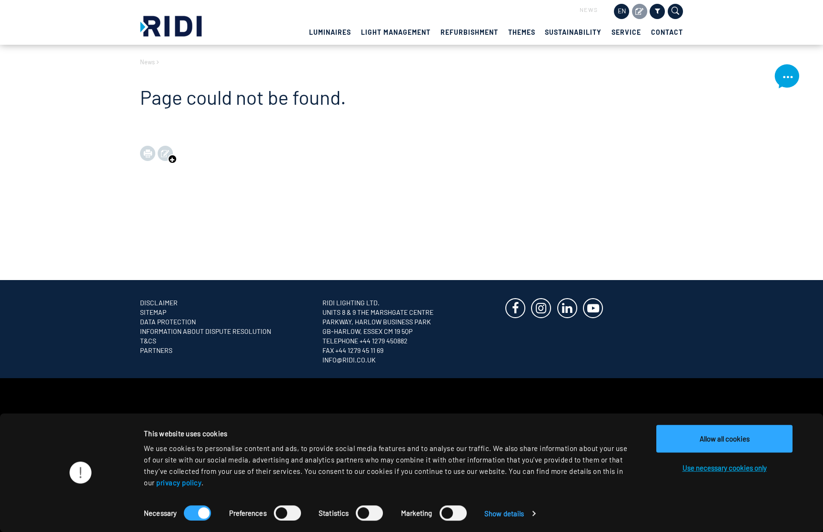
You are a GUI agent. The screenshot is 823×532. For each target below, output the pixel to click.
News (589, 9)
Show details (504, 513)
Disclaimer (159, 303)
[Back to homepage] (171, 25)
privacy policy (178, 482)
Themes (521, 32)
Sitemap (153, 312)
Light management (396, 32)
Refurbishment (469, 32)
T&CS (148, 341)
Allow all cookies (725, 438)
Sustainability (573, 32)
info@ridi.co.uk (349, 360)
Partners (156, 350)
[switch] (287, 513)
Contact (667, 32)
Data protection (168, 322)
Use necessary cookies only (724, 467)
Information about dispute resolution (205, 331)
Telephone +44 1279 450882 (365, 341)
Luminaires (330, 32)
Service (626, 32)
